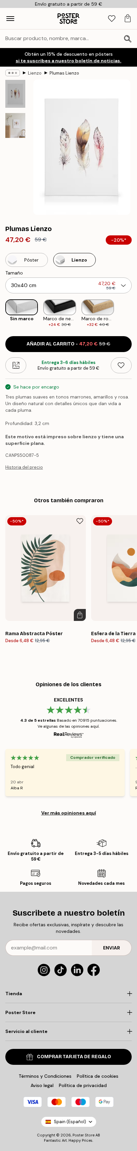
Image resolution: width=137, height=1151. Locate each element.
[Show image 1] (15, 94)
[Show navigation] (10, 18)
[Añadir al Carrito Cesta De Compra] (80, 615)
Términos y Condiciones (45, 1076)
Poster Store (83, 1135)
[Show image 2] (15, 125)
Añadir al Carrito (68, 344)
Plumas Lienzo (64, 73)
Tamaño (14, 273)
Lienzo (35, 73)
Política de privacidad (83, 1085)
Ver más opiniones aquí (68, 813)
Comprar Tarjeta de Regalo (74, 1057)
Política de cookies (97, 1076)
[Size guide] (15, 365)
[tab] (112, 18)
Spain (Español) (70, 1121)
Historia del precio (24, 467)
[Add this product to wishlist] (121, 365)
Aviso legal (42, 1085)
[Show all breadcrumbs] (12, 73)
